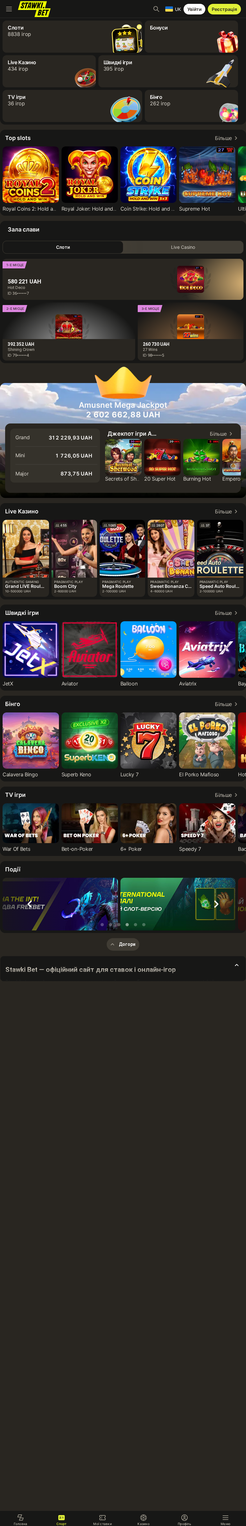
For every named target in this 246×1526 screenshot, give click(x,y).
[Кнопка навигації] (9, 9)
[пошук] (156, 9)
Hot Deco (16, 287)
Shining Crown (21, 349)
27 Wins (150, 349)
